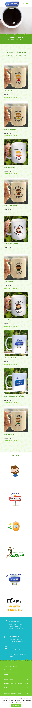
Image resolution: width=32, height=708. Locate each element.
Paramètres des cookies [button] (22, 703)
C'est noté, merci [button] (16, 705)
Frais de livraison (8, 679)
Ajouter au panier (10, 97)
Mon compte (7, 687)
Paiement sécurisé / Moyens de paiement (15, 683)
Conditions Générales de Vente (12, 693)
